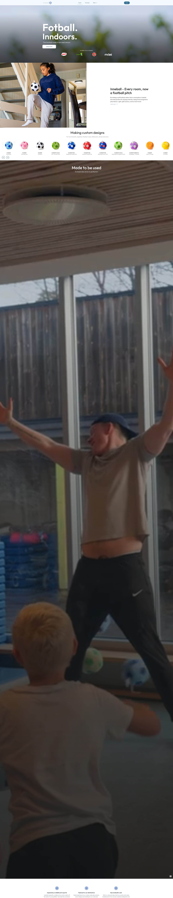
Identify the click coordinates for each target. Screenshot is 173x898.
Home (79, 2)
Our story (87, 2)
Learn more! (49, 46)
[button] (95, 2)
